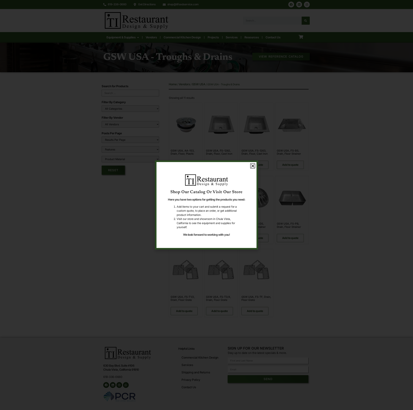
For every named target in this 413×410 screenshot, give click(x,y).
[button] (253, 166)
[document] (206, 205)
